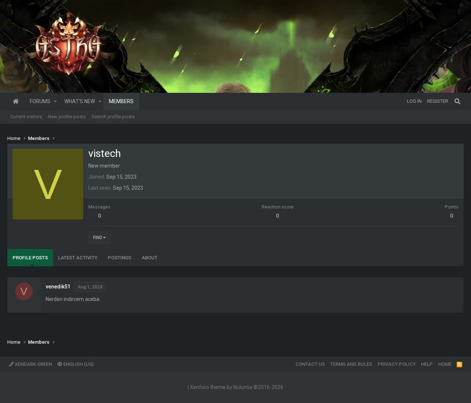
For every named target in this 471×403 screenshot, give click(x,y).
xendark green (33, 364)
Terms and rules (351, 364)
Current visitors (26, 116)
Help (427, 364)
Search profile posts (113, 116)
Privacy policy (397, 364)
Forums (40, 101)
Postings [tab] (119, 257)
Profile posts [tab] (30, 257)
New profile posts (67, 116)
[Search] (457, 101)
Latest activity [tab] (78, 257)
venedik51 (58, 287)
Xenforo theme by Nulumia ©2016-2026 (236, 387)
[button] (55, 101)
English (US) (77, 364)
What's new (79, 101)
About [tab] (149, 257)
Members (121, 101)
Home (15, 101)
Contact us (310, 364)
